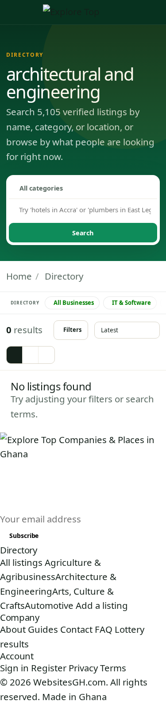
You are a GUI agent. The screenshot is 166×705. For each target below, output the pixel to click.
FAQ (103, 629)
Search (83, 232)
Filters (72, 330)
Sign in (14, 668)
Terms (113, 668)
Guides (43, 629)
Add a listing (102, 605)
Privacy (83, 668)
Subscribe (24, 535)
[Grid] (15, 355)
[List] (31, 355)
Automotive (49, 605)
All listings (21, 562)
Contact (76, 629)
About (13, 629)
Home (19, 276)
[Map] (46, 355)
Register (48, 668)
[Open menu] (157, 12)
